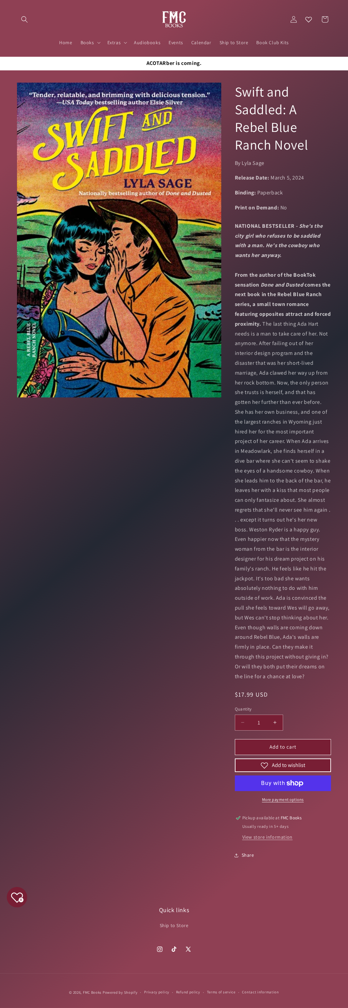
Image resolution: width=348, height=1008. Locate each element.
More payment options (283, 799)
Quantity (243, 709)
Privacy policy (156, 992)
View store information (267, 837)
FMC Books (92, 992)
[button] (24, 19)
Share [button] (248, 855)
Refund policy (188, 992)
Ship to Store (174, 925)
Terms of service (221, 992)
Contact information (260, 992)
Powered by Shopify (120, 992)
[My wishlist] (308, 19)
